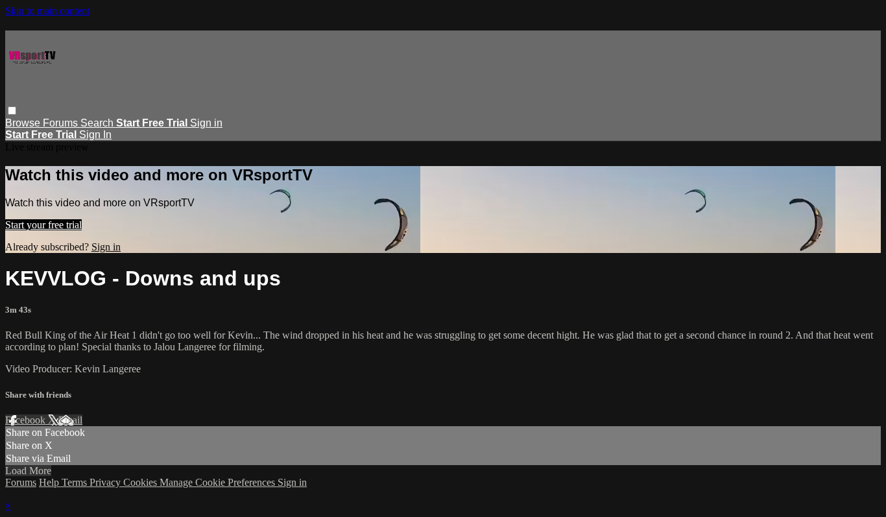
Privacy (106, 482)
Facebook (26, 420)
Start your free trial (43, 224)
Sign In (95, 134)
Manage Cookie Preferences (219, 482)
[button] (12, 110)
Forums (61, 122)
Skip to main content (47, 10)
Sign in (206, 122)
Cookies (141, 482)
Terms (76, 482)
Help (50, 482)
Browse (24, 122)
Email (70, 420)
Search (98, 122)
